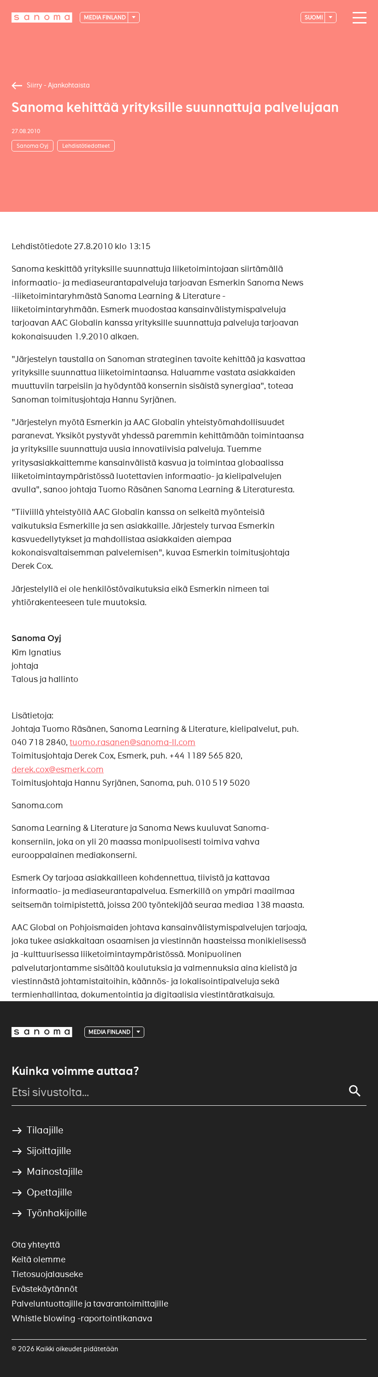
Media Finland (105, 17)
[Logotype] (42, 1032)
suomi (314, 17)
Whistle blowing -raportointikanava (82, 1318)
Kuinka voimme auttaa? (75, 1071)
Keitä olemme (38, 1259)
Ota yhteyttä (36, 1244)
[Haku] (354, 1091)
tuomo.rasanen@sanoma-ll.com (132, 742)
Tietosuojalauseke (47, 1274)
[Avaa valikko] (357, 18)
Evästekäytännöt (44, 1289)
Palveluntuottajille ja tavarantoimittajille (90, 1303)
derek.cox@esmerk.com (58, 769)
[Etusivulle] (42, 17)
